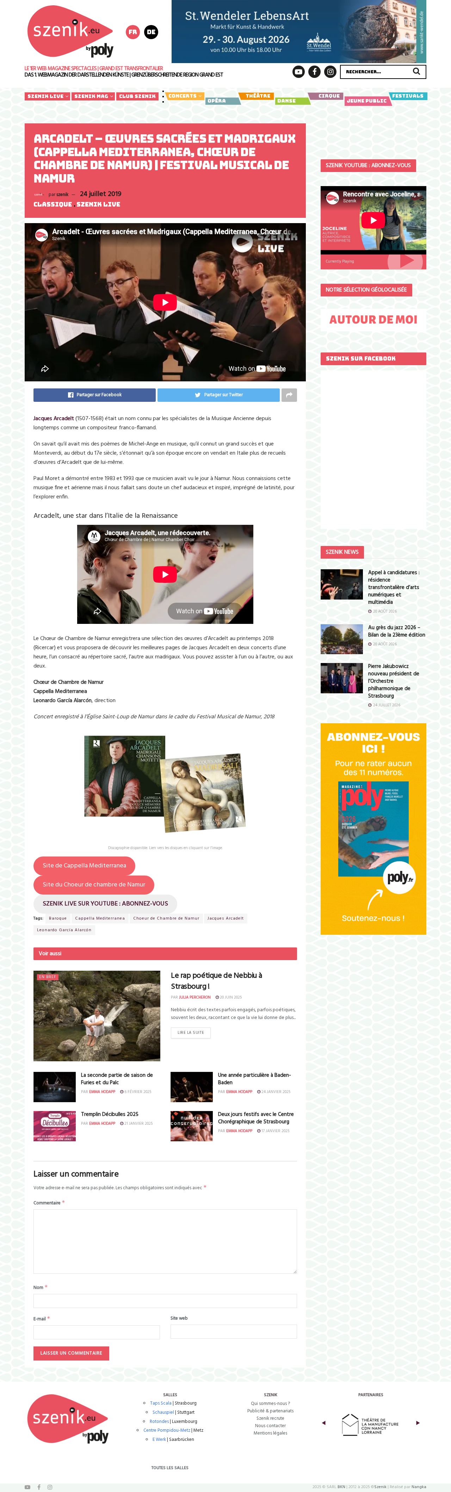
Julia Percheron (195, 997)
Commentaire (49, 1203)
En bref (47, 977)
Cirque (329, 96)
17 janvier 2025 (274, 1131)
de (151, 32)
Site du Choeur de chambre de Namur (94, 885)
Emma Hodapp (102, 1092)
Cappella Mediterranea (100, 918)
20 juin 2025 (230, 997)
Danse (286, 101)
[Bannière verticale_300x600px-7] (373, 829)
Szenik (380, 1487)
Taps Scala (161, 1403)
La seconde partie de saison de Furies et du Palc (117, 1079)
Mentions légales (270, 1433)
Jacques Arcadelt (53, 418)
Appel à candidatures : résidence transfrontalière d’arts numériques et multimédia (394, 588)
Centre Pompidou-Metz (166, 1430)
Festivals (408, 96)
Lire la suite (191, 1033)
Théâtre (258, 96)
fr (133, 32)
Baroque (58, 918)
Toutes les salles (170, 1468)
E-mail (41, 1319)
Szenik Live (45, 96)
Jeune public (367, 101)
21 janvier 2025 (138, 1123)
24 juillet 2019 (100, 194)
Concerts (182, 96)
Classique (52, 204)
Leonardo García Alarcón (64, 930)
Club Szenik (137, 96)
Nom (40, 1287)
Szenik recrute (270, 1418)
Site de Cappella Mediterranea (84, 866)
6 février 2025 (137, 1092)
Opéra (217, 101)
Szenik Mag (91, 96)
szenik (62, 194)
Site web (179, 1318)
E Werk (159, 1439)
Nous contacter (270, 1426)
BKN (341, 1487)
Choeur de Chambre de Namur (166, 918)
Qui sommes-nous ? (270, 1403)
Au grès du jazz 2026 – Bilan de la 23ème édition (396, 631)
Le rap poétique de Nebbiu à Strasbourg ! (216, 981)
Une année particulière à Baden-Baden (254, 1079)
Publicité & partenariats (270, 1411)
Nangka (419, 1487)
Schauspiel (163, 1412)
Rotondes (159, 1421)
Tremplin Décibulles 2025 (109, 1114)
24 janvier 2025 (275, 1092)
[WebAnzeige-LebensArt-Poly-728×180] (299, 31)
